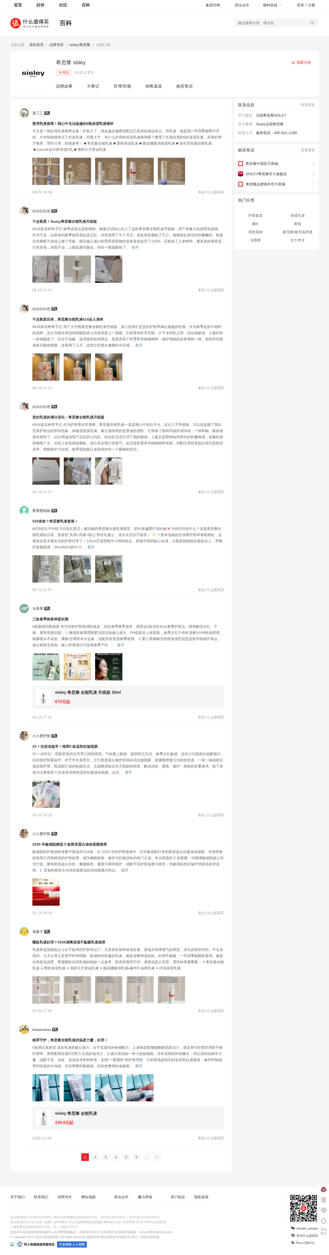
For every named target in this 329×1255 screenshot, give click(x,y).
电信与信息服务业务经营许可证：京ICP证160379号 (89, 1217)
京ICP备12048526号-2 (144, 1217)
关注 (65, 72)
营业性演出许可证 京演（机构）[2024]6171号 (41, 1222)
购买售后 (184, 86)
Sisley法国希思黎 (270, 124)
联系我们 (41, 1197)
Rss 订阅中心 (305, 1243)
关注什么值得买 (307, 1236)
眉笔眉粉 (255, 232)
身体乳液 (297, 215)
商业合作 (242, 5)
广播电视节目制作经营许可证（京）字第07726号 (44, 1227)
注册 (311, 5)
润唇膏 (255, 240)
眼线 (297, 224)
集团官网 (213, 5)
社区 (63, 5)
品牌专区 (56, 45)
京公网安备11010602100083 (30, 1217)
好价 (40, 5)
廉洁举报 (145, 1197)
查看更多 (308, 105)
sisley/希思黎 (79, 45)
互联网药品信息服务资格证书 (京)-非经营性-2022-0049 (113, 1222)
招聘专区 (65, 1197)
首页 (18, 5)
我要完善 (303, 62)
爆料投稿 (270, 5)
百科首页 (36, 45)
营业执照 (160, 1222)
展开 (135, 247)
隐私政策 (201, 1197)
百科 (86, 5)
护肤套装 (255, 215)
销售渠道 (153, 86)
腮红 (255, 224)
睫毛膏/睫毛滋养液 (298, 232)
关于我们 (17, 1197)
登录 (300, 5)
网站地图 (88, 1197)
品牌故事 (64, 86)
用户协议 (178, 1197)
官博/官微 (122, 86)
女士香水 (297, 240)
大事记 (93, 86)
